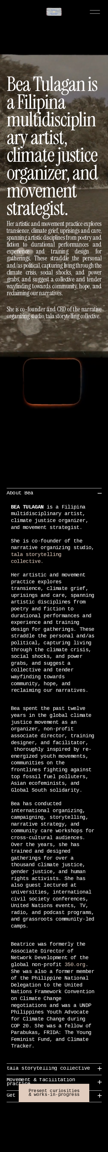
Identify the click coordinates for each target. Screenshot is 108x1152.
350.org (75, 965)
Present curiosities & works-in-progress (54, 1093)
